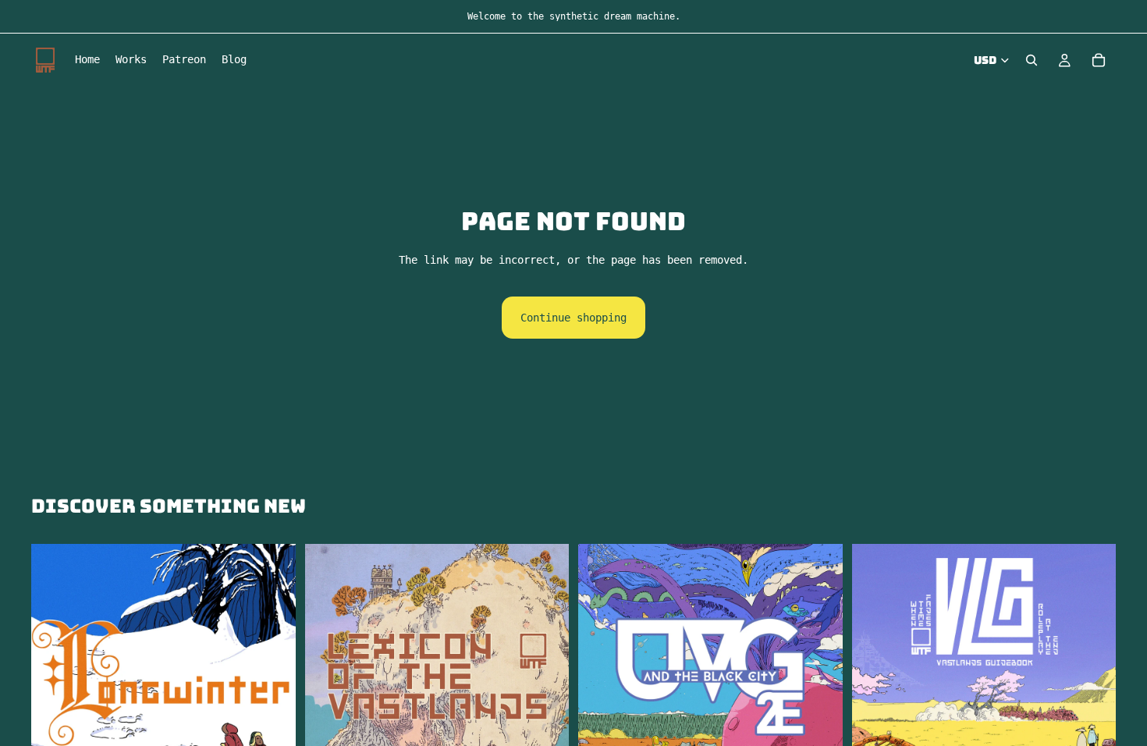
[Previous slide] (601, 676)
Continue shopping (573, 317)
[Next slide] (819, 676)
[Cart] (1098, 60)
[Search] (1031, 60)
